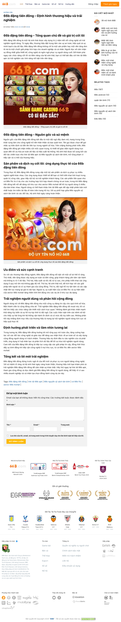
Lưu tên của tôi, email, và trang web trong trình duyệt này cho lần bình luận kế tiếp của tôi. (47, 436)
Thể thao (28, 4)
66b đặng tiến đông (18, 381)
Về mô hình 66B (108, 20)
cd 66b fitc (77, 381)
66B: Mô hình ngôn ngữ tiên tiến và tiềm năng (109, 42)
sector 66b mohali (12, 384)
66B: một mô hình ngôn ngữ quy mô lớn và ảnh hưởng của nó (109, 31)
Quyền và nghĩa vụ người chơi (75, 545)
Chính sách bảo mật (71, 550)
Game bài (46, 4)
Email (36, 425)
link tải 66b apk (35, 381)
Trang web (65, 425)
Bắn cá (37, 4)
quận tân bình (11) (102, 100)
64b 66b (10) (100, 119)
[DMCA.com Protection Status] (88, 619)
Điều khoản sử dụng (71, 566)
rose (28, 27)
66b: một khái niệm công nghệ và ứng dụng (108, 62)
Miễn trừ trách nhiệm (71, 556)
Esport (45, 561)
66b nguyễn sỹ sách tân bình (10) (105, 112)
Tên (8, 425)
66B (21, 4)
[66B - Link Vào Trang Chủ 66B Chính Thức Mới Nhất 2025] (9, 4)
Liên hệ (65, 561)
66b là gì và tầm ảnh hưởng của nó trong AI (109, 52)
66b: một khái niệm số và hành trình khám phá (108, 72)
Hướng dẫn (69, 4)
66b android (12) (101, 95)
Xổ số (54, 4)
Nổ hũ (60, 4)
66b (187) (98, 89)
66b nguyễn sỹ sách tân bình (57, 381)
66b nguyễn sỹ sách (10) (105, 106)
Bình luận (10, 405)
